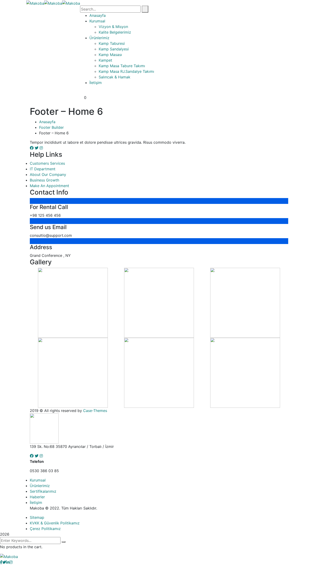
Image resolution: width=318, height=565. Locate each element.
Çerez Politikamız (45, 528)
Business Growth (44, 180)
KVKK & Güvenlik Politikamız (55, 523)
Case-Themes (95, 410)
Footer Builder (51, 127)
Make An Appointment (49, 185)
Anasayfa (47, 121)
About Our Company (48, 174)
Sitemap (37, 517)
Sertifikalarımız (43, 491)
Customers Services (47, 163)
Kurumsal (38, 480)
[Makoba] (35, 2)
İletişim (36, 502)
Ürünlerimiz (40, 485)
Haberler (37, 497)
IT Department (42, 169)
